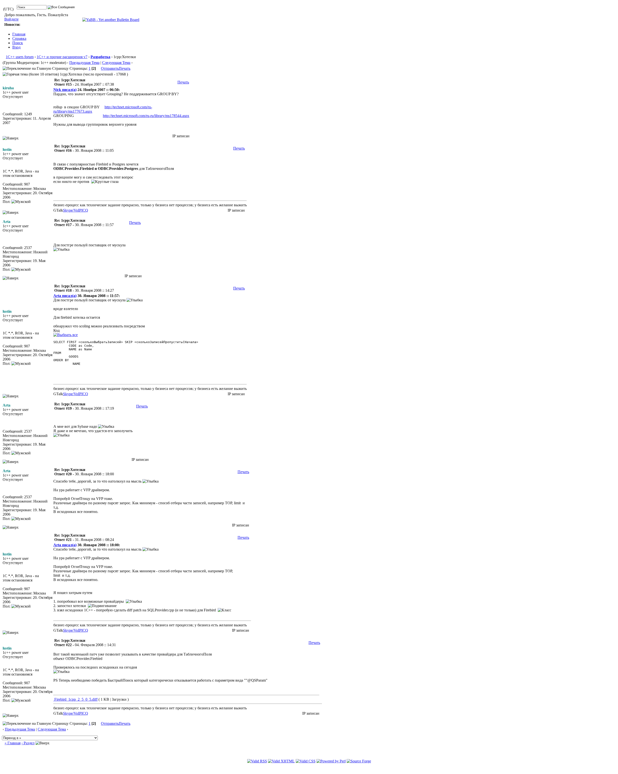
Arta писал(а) (65, 296)
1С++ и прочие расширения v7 (62, 57)
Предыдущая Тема (84, 63)
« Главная (13, 743)
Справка (19, 38)
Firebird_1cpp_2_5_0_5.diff (75, 699)
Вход (16, 47)
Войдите (11, 19)
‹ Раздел (28, 743)
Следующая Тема (116, 63)
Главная (18, 34)
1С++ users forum (20, 57)
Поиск (17, 43)
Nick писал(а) (65, 90)
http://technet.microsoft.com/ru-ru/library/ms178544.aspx (146, 116)
